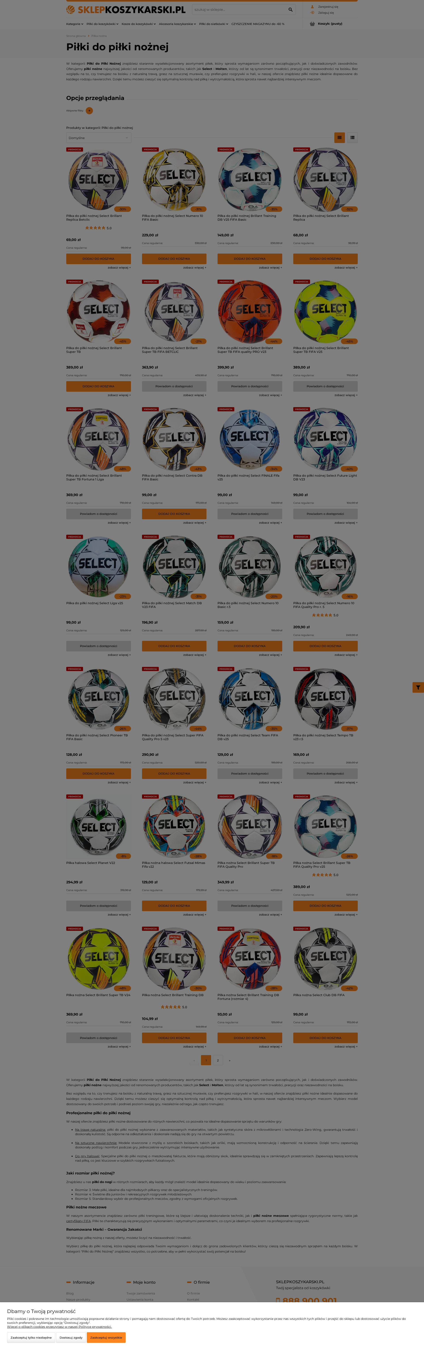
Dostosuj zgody (71, 1337)
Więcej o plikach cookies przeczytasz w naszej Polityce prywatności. (59, 1327)
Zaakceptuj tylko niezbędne (31, 1337)
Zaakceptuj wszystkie (106, 1337)
